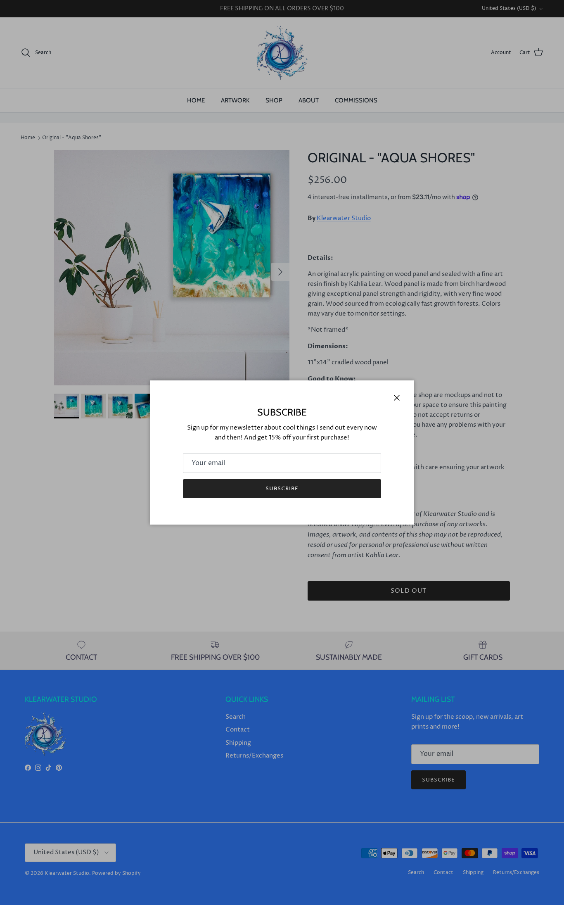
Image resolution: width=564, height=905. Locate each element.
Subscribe (282, 488)
